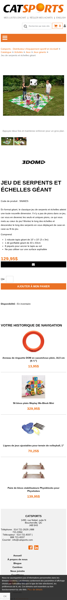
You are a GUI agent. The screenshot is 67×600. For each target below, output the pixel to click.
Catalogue (6, 52)
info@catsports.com (22, 540)
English (61, 18)
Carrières (17, 567)
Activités (18, 52)
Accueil (17, 555)
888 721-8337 (17, 537)
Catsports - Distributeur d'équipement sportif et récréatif (29, 49)
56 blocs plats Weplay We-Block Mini (33, 403)
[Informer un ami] (33, 264)
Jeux (28, 52)
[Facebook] (30, 547)
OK (5, 596)
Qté (3, 279)
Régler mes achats (41, 18)
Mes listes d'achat (15, 18)
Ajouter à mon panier (33, 286)
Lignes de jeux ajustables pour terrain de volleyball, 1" (33, 445)
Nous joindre (17, 571)
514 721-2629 (21, 529)
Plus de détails (34, 589)
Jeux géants (40, 52)
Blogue (17, 563)
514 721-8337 (24, 534)
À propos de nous (17, 559)
